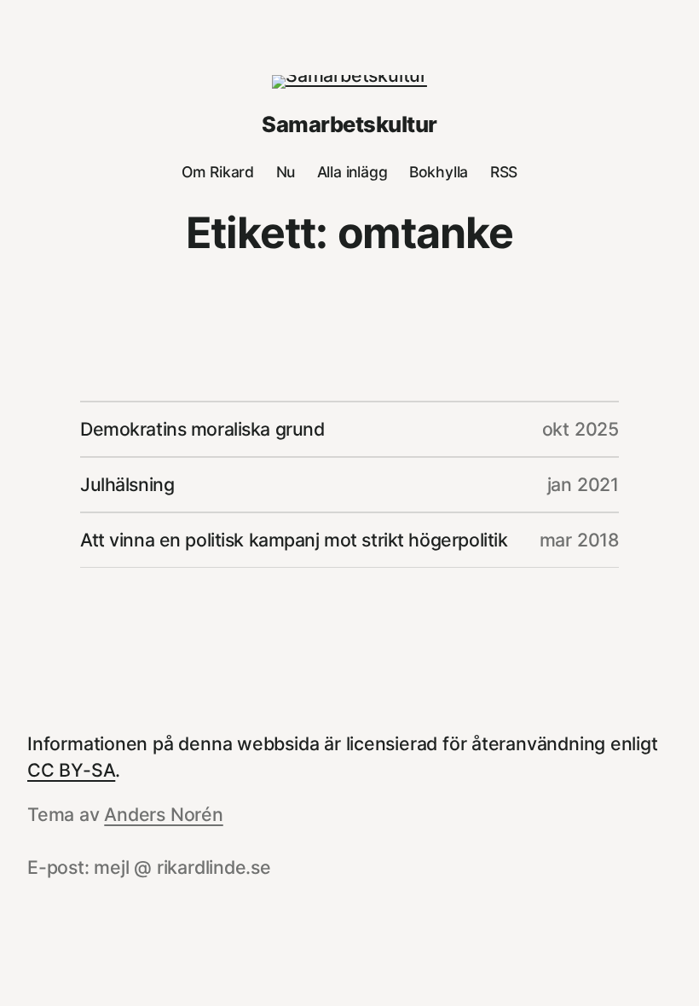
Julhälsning (127, 484)
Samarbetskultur (349, 124)
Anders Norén (163, 814)
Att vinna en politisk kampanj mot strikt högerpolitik (293, 540)
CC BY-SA (71, 770)
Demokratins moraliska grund (202, 429)
